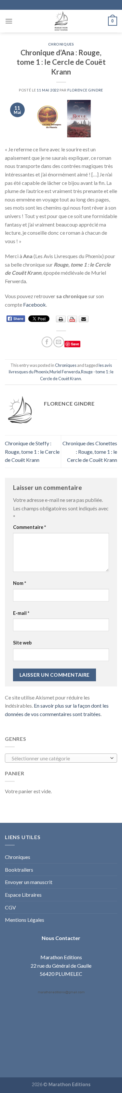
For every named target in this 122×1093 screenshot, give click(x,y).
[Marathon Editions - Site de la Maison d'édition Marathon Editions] (61, 21)
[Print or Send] (73, 318)
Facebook (34, 304)
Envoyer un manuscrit (28, 882)
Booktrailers (19, 869)
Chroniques (61, 44)
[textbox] (59, 758)
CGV (10, 907)
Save (75, 343)
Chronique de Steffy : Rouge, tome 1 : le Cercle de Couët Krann (32, 451)
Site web (22, 642)
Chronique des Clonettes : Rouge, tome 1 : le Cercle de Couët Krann (89, 451)
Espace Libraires (23, 895)
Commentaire (29, 527)
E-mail (21, 613)
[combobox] (61, 758)
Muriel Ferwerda (64, 371)
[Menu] (9, 21)
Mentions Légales (24, 920)
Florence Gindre (85, 90)
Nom (19, 583)
